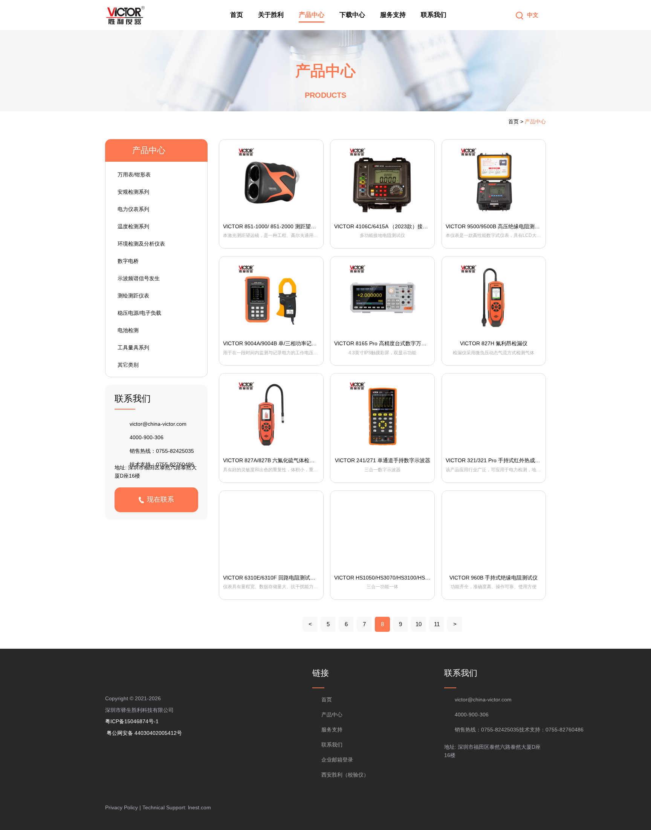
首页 (236, 14)
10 (419, 624)
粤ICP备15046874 (129, 721)
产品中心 (311, 14)
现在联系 (160, 499)
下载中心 (352, 14)
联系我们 (433, 14)
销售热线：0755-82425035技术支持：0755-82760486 (500, 730)
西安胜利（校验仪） (345, 775)
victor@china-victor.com (158, 424)
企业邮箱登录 (337, 760)
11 (437, 624)
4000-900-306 (147, 437)
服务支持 (393, 14)
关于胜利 (271, 14)
